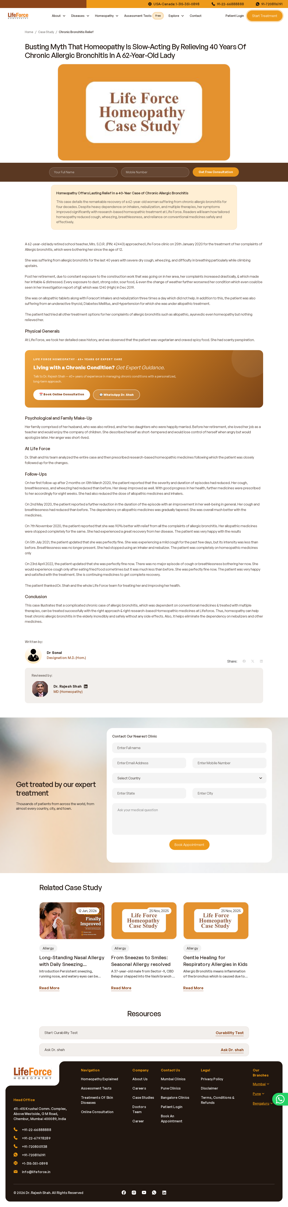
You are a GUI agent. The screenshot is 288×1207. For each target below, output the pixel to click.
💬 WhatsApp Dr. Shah (116, 394)
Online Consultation (97, 1112)
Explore (174, 15)
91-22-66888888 (230, 4)
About (56, 15)
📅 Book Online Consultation (61, 394)
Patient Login (235, 15)
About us (139, 1079)
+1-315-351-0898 (35, 1163)
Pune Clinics (171, 1088)
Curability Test (230, 1032)
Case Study (46, 32)
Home (29, 32)
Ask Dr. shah (232, 1049)
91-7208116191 (272, 4)
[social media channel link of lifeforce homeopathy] (123, 1192)
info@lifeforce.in (36, 1172)
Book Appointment (189, 845)
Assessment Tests (142, 15)
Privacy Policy (212, 1079)
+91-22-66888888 (36, 1130)
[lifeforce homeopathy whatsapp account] (280, 1099)
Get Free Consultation (216, 172)
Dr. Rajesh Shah (68, 686)
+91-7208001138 (34, 1146)
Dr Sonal (54, 653)
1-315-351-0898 (187, 4)
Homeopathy (104, 15)
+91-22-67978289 (36, 1138)
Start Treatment (264, 16)
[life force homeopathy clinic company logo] (35, 1076)
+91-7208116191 (34, 1155)
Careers (139, 1088)
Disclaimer (209, 1088)
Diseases (78, 15)
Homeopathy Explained (99, 1079)
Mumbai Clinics (173, 1079)
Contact (196, 15)
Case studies (143, 1097)
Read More (49, 988)
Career (138, 1121)
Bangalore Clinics (175, 1097)
